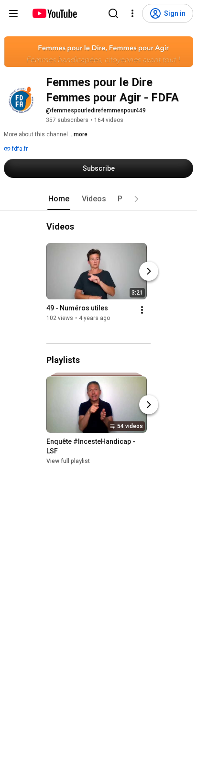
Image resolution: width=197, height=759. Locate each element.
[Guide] (13, 13)
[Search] (113, 13)
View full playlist (68, 461)
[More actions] (142, 309)
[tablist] (98, 198)
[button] (136, 198)
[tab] (58, 198)
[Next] (148, 271)
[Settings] (132, 13)
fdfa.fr (19, 148)
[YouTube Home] (54, 13)
